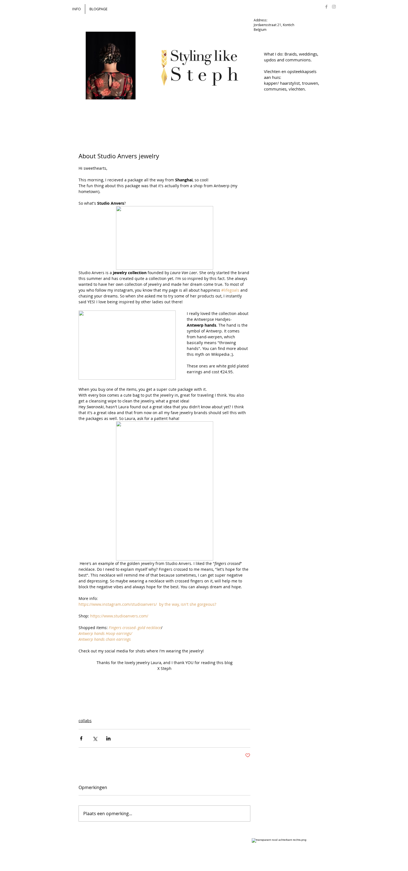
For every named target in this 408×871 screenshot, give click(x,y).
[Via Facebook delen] (81, 738)
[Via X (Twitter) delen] (94, 738)
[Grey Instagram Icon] (333, 6)
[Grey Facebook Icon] (326, 6)
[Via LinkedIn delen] (108, 738)
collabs (85, 720)
